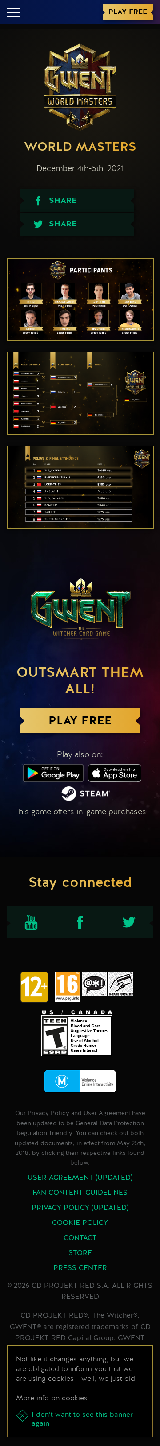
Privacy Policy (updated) (80, 1208)
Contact (80, 1238)
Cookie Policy (80, 1223)
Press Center (80, 1268)
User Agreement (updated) (80, 1178)
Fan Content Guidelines (80, 1193)
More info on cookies (52, 1398)
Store (80, 1253)
